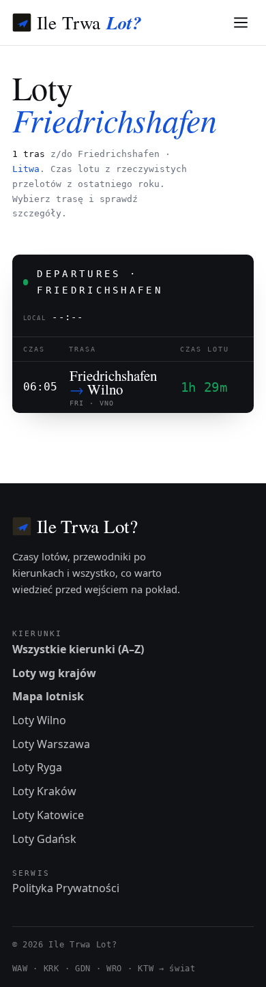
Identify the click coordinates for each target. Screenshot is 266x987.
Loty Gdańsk (44, 838)
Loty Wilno (39, 720)
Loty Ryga (37, 767)
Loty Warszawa (51, 744)
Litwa (26, 169)
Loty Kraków (44, 791)
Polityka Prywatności (65, 888)
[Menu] (241, 23)
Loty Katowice (48, 814)
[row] (133, 387)
